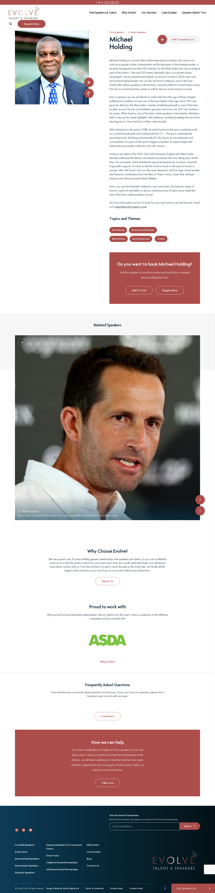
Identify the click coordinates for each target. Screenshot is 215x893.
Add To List (139, 290)
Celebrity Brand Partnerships (61, 862)
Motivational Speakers (27, 858)
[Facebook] (23, 830)
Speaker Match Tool (194, 12)
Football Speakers (24, 844)
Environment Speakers (27, 865)
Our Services (149, 12)
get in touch (105, 696)
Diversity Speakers (25, 872)
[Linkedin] (30, 830)
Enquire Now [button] (31, 24)
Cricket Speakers (137, 32)
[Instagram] (16, 830)
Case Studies (169, 12)
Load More (107, 716)
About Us (107, 581)
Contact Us (93, 865)
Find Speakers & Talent (102, 12)
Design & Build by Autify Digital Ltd (62, 888)
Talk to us (107, 783)
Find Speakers (116, 32)
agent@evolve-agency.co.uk (131, 206)
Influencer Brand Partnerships (62, 869)
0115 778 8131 (111, 2)
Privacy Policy (116, 888)
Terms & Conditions (94, 888)
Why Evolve (93, 844)
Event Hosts (21, 851)
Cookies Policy (136, 888)
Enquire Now (170, 290)
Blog (89, 858)
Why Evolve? (129, 12)
